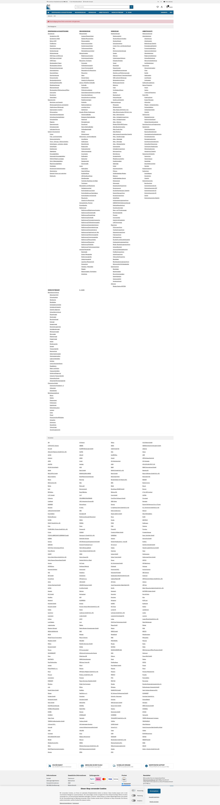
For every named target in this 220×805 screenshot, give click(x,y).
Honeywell (82, 569)
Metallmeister (146, 634)
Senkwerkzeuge (54, 51)
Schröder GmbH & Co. (148, 696)
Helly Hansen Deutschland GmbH (57, 560)
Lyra (80, 622)
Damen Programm (147, 85)
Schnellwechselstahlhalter (57, 117)
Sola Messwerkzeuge (53, 705)
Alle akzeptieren (154, 791)
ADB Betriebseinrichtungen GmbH (151, 445)
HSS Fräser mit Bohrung (56, 56)
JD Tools (113, 582)
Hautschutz (147, 156)
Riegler (113, 684)
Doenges (144, 501)
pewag (49, 665)
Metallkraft (114, 634)
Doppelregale (53, 314)
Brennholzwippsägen (118, 274)
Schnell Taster (85, 78)
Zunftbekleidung (148, 63)
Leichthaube (147, 78)
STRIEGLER (82, 715)
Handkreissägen (117, 161)
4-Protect (82, 442)
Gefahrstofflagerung (55, 373)
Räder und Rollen (54, 368)
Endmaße (84, 85)
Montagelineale (85, 122)
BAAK (49, 470)
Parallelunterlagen (86, 100)
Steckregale (53, 317)
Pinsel (51, 415)
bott (49, 489)
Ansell (112, 458)
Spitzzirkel (84, 159)
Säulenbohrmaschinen (119, 232)
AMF (143, 455)
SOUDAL (81, 705)
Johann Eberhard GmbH (54, 585)
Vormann (50, 733)
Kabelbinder (53, 405)
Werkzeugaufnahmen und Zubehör (59, 105)
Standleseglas (85, 178)
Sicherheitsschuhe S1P (150, 188)
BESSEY (144, 479)
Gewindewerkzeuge (55, 48)
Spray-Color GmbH (116, 705)
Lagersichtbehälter (55, 358)
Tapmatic (81, 718)
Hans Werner (51, 551)
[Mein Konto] (162, 7)
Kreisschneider (54, 78)
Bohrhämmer (116, 154)
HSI (49, 572)
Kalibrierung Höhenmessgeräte (89, 235)
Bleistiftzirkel (85, 144)
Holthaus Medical (84, 566)
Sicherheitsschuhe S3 (150, 193)
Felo (49, 526)
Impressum (71, 778)
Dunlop (113, 504)
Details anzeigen (154, 802)
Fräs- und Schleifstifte (56, 136)
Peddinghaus (114, 662)
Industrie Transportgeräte (57, 376)
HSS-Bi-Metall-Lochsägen (57, 159)
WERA (81, 743)
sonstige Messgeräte (85, 249)
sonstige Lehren (85, 107)
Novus (49, 650)
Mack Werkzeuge (147, 622)
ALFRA (81, 452)
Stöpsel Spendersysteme (151, 122)
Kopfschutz (145, 171)
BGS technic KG (52, 483)
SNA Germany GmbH (116, 702)
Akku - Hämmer (117, 122)
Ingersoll (144, 575)
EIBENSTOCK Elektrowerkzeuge (121, 203)
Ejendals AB (82, 514)
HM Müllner (51, 566)
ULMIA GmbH (114, 724)
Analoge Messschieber (87, 36)
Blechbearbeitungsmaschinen (121, 262)
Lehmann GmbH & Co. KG (118, 613)
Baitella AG (145, 470)
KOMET (113, 603)
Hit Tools (81, 563)
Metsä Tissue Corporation (55, 637)
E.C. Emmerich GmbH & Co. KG (150, 507)
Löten (51, 412)
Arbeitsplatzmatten (55, 356)
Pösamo (113, 671)
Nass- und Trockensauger (120, 210)
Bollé (112, 486)
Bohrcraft (81, 486)
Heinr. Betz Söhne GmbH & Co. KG (57, 557)
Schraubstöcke (54, 119)
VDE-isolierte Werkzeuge (119, 78)
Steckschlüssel (117, 41)
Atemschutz (145, 65)
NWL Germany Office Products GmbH (152, 650)
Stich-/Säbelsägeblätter (56, 161)
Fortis (49, 532)
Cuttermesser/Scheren (119, 58)
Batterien (115, 85)
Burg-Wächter (83, 492)
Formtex (144, 529)
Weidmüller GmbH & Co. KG (118, 740)
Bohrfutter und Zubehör (56, 102)
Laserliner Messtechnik (87, 262)
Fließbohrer (53, 43)
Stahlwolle (53, 176)
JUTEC (49, 588)
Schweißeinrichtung (55, 312)
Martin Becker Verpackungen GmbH (89, 628)
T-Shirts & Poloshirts (150, 92)
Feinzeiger (84, 63)
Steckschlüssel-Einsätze (119, 38)
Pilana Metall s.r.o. (53, 668)
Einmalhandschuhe (149, 136)
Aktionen (113, 284)
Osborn (113, 656)
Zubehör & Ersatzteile (119, 220)
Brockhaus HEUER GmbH (117, 489)
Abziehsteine (53, 171)
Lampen (52, 410)
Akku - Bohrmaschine (118, 114)
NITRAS (113, 647)
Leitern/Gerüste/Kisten (56, 363)
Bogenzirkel (84, 146)
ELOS (143, 517)
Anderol (50, 458)
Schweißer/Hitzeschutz (150, 144)
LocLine (144, 616)
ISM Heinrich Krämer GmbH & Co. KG (152, 579)
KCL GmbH (51, 594)
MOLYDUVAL (114, 640)
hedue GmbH (114, 554)
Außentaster (84, 141)
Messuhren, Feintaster (85, 60)
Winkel (83, 132)
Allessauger (116, 183)
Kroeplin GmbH (52, 606)
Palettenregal (53, 336)
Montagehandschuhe (150, 139)
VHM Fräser (53, 60)
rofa (49, 687)
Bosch (144, 486)
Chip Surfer (53, 92)
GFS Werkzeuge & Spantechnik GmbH (89, 541)
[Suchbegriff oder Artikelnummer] (131, 7)
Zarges (113, 749)
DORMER (50, 504)
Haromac (113, 551)
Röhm (81, 687)
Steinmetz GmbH (115, 712)
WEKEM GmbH (146, 740)
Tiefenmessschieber (87, 48)
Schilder (52, 361)
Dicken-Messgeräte (86, 254)
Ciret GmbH (114, 495)
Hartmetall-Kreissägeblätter (57, 156)
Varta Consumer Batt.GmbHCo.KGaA (152, 727)
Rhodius (50, 684)
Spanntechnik (51, 100)
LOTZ (80, 619)
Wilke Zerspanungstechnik (118, 746)
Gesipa (50, 541)
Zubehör (146, 112)
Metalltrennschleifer (118, 159)
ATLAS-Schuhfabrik (53, 467)
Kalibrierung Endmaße (87, 217)
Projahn (144, 674)
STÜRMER (113, 715)
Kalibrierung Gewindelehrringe (89, 227)
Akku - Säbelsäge (117, 139)
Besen (51, 395)
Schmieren (53, 422)
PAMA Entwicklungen (85, 659)
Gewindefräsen (54, 73)
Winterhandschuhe (149, 149)
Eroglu (112, 520)
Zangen (115, 53)
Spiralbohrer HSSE (55, 38)
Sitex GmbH (51, 702)
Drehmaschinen (117, 237)
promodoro (51, 678)
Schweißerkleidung (149, 58)
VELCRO (81, 730)
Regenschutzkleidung (150, 56)
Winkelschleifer (117, 107)
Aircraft (50, 448)
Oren (49, 656)
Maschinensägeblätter (56, 163)
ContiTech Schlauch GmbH (118, 498)
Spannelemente (54, 124)
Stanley (113, 709)
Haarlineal (84, 119)
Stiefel (146, 195)
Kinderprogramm (147, 168)
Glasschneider (117, 68)
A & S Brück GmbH (147, 442)
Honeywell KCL (115, 569)
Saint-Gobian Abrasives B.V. (150, 690)
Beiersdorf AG (146, 476)
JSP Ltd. (144, 585)
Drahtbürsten (53, 149)
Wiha (49, 746)
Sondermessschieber (87, 46)
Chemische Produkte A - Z (57, 385)
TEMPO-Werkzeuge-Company (150, 718)
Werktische (53, 300)
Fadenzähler (84, 168)
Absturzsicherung (147, 33)
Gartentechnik (115, 266)
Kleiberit (50, 600)
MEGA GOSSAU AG (53, 631)
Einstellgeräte (83, 205)
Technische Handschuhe (151, 146)
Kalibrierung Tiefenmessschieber (90, 247)
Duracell (50, 507)
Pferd (80, 665)
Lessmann (50, 616)
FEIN (112, 523)
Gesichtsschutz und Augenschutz (151, 124)
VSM (112, 733)
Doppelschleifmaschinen (119, 185)
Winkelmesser (85, 134)
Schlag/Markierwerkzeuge (120, 70)
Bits (114, 48)
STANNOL (145, 709)
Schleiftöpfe (53, 146)
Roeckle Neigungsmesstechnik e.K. (152, 684)
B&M (112, 467)
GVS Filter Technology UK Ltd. (56, 548)
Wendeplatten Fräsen (55, 63)
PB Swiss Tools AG (84, 662)
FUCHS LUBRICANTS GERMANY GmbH (58, 535)
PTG (112, 678)
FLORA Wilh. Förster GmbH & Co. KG (58, 529)
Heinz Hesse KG (83, 557)
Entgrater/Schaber (118, 60)
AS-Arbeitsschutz (115, 461)
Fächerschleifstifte (55, 139)
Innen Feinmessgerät (87, 68)
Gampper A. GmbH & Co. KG (87, 535)
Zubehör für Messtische (87, 200)
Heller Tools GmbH (116, 557)
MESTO (144, 631)
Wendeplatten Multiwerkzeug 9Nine (59, 90)
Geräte (146, 73)
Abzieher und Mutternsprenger (121, 73)
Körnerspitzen (54, 112)
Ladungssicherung (55, 129)
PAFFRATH (51, 659)
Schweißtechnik (117, 247)
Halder (113, 548)
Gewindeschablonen (87, 95)
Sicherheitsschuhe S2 (150, 190)
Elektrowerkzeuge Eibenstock (87, 517)
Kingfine (50, 597)
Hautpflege (147, 161)
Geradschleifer (117, 156)
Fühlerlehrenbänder (86, 90)
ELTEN (49, 520)
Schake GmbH (51, 696)
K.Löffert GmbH (83, 588)
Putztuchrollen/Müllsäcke (57, 417)
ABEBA (81, 445)
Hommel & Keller (52, 569)
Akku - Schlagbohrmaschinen (121, 117)
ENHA (81, 520)
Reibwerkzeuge (54, 53)
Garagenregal (53, 324)
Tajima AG (145, 715)
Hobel (114, 166)
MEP (80, 631)
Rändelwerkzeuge (55, 85)
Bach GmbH (82, 470)
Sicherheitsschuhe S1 (150, 185)
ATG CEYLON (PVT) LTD (148, 464)
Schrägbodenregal (55, 329)
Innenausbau (116, 217)
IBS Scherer (145, 572)
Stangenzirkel (85, 161)
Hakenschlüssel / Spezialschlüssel (122, 75)
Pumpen (115, 215)
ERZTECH (145, 520)
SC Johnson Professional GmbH (119, 693)
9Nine (112, 442)
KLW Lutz (144, 600)
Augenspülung (148, 97)
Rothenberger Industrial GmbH (150, 687)
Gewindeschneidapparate (57, 114)
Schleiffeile (116, 198)
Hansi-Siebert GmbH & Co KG (87, 551)
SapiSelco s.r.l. (83, 693)
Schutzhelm (147, 176)
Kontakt (48, 778)
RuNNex (81, 690)
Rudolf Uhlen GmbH (53, 690)
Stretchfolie (53, 425)
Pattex (144, 659)
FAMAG (81, 523)
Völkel (144, 730)
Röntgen (113, 687)
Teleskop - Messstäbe (87, 266)
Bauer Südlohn (52, 476)
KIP (80, 597)
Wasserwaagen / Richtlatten (88, 271)
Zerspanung (51, 33)
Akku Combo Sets (117, 129)
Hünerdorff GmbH (116, 572)
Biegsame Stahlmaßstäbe (88, 117)
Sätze (82, 75)
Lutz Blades (51, 622)
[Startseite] (48, 12)
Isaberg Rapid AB (115, 579)
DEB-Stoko (114, 501)
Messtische (84, 198)
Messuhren (84, 73)
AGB (69, 783)
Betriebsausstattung (53, 393)
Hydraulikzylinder (54, 378)
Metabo (81, 634)
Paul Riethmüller (52, 662)
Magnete (52, 122)
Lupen (81, 166)
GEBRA (50, 538)
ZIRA (80, 752)
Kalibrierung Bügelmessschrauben (90, 210)
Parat (112, 659)
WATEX (144, 736)
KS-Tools (113, 606)
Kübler (144, 606)
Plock (143, 668)
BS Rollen (50, 492)
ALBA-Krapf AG (115, 448)
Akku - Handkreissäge (119, 136)
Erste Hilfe (145, 95)
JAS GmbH (82, 582)
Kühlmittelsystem (55, 408)
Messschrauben (83, 53)
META (49, 634)
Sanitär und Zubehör (118, 100)
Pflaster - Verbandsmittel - (151, 105)
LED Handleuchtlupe (86, 176)
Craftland (50, 501)
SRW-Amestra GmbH (148, 705)
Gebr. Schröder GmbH (148, 535)
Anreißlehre (84, 139)
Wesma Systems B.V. (116, 743)
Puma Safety (145, 678)
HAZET (50, 554)
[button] (158, 7)
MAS (143, 628)
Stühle (51, 341)
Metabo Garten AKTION (119, 286)
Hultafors (81, 572)
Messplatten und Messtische (87, 185)
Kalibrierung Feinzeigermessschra (90, 220)
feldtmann (145, 523)
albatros (144, 448)
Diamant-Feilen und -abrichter (58, 173)
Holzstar (144, 566)
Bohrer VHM (53, 41)
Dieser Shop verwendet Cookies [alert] (93, 788)
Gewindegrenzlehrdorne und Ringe (90, 92)
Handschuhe (145, 127)
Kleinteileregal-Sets (55, 327)
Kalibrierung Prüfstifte (87, 244)
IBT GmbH (51, 575)
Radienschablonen (86, 105)
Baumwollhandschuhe (150, 132)
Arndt (80, 461)
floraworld (82, 529)
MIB (112, 637)
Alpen (144, 452)
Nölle (143, 647)
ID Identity (82, 575)
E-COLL (81, 507)
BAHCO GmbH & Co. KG (117, 470)
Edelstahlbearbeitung (119, 205)
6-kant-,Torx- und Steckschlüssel (122, 46)
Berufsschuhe (148, 183)
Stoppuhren (84, 264)
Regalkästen (53, 366)
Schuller (113, 699)
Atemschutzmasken (149, 68)
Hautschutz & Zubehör (148, 154)
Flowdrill (113, 529)
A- (161, 1)
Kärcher (81, 591)
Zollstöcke (84, 274)
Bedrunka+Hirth (54, 295)
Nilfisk (81, 647)
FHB (112, 526)
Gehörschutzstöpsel (149, 119)
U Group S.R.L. (52, 724)
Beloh (49, 479)
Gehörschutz (145, 114)
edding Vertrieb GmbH (54, 510)
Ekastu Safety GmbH (116, 514)
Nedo (143, 644)
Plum (49, 671)
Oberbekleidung (148, 53)
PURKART (50, 681)
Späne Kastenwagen (55, 354)
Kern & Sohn (145, 594)
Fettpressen (53, 403)
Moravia (144, 640)
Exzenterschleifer (118, 168)
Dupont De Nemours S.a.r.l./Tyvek (151, 504)
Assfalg (81, 464)
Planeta (113, 668)
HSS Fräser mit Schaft (56, 58)
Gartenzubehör (117, 279)
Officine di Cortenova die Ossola (88, 653)
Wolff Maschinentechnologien (56, 749)
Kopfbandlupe (85, 173)
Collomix (50, 498)
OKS (112, 653)
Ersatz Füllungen (148, 100)
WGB (143, 743)
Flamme (144, 526)
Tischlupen (84, 183)
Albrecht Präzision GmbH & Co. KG (57, 452)
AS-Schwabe (145, 461)
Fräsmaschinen (117, 235)
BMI (112, 483)
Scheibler (82, 696)
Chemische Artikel (53, 383)
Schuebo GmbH (83, 699)
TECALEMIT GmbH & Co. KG (118, 718)
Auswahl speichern (154, 797)
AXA (80, 467)
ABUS (112, 445)
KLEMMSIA (82, 600)
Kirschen (113, 597)
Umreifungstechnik (55, 430)
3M (49, 442)
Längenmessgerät (86, 259)
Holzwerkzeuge (117, 97)
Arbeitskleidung (146, 36)
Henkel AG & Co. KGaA (85, 560)
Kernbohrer (53, 95)
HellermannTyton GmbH (148, 557)
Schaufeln (52, 420)
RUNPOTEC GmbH (116, 690)
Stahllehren (84, 109)
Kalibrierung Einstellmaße (88, 212)
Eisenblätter (51, 514)
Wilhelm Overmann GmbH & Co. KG (88, 746)
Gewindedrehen (54, 70)
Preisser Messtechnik (148, 671)
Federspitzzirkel (85, 149)
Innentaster (84, 154)
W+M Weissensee (147, 733)
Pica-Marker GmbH (116, 665)
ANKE (80, 458)
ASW (112, 464)
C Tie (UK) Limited (147, 492)
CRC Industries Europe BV (86, 501)
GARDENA (113, 535)
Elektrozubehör (117, 36)
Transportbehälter (55, 371)
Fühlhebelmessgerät (87, 65)
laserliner (50, 613)
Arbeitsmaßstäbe (86, 114)
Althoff (81, 455)
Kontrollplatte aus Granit (88, 190)
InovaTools (51, 579)
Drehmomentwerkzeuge (119, 51)
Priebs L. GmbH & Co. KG (86, 674)
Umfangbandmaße (86, 129)
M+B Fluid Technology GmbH (118, 622)
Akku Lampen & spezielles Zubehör (122, 134)
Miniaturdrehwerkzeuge (56, 68)
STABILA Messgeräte (53, 709)
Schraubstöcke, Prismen (85, 203)
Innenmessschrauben (87, 58)
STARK (49, 712)
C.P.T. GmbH (51, 495)
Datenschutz (71, 780)
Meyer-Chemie (83, 637)
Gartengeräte (116, 146)
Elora (112, 517)
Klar (143, 597)
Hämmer (115, 56)
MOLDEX (81, 640)
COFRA (144, 495)
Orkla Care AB (83, 656)
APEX (49, 461)
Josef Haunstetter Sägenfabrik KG (120, 585)
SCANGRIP (145, 693)
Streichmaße (84, 163)
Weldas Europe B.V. (53, 743)
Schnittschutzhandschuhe (151, 141)
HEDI (80, 554)
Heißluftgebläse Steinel (119, 178)
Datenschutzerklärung (149, 780)
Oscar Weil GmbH (147, 656)
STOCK (144, 712)
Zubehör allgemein (55, 309)
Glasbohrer (53, 46)
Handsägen (53, 166)
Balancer (115, 176)
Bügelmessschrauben (87, 56)
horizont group (146, 569)
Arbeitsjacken (148, 41)
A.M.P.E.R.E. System (53, 445)
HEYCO (144, 560)
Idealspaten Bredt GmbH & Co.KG (120, 575)
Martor (112, 628)
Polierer (115, 171)
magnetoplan (51, 625)
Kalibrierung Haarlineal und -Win (90, 232)
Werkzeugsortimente (118, 82)
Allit (112, 452)
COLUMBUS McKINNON (85, 498)
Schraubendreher (117, 43)
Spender (146, 166)
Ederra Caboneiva (115, 510)
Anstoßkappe (148, 173)
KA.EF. (112, 588)
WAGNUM (113, 736)
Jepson (144, 582)
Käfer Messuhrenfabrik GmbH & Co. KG (153, 588)
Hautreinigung (148, 159)
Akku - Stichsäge (117, 141)
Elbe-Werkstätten (147, 514)
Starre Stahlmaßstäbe (87, 127)
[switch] (134, 790)
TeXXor (113, 721)
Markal (144, 625)
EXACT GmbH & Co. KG (54, 523)
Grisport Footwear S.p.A (85, 544)
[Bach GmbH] (48, 7)
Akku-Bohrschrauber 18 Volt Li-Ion (122, 112)
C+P (80, 495)
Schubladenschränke (55, 304)
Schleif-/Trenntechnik (54, 132)
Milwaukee (116, 105)
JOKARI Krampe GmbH (85, 585)
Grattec (144, 541)
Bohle (49, 486)
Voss (80, 733)
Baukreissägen (117, 271)
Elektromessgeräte (86, 257)
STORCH (50, 715)
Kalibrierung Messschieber (88, 239)
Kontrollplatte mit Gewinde (88, 195)
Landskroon (145, 609)
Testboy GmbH (83, 721)
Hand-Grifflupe (85, 171)
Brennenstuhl (83, 489)
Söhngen (144, 702)
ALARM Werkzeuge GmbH (86, 448)
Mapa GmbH (114, 625)
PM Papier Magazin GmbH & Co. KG (88, 671)
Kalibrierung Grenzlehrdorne (89, 230)
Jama (49, 582)
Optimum (145, 653)
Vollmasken (147, 80)
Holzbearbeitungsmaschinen (120, 200)
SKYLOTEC (82, 702)
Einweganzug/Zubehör (150, 46)
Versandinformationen (52, 783)
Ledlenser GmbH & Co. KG (86, 613)
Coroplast (145, 498)
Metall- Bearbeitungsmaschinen (121, 244)
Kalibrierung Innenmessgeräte (89, 237)
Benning (81, 479)
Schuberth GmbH (52, 699)
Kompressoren (117, 188)
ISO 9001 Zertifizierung (52, 785)
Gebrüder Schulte (84, 538)
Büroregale (53, 334)
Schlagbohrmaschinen (119, 149)
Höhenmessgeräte (86, 151)
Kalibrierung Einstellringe (88, 215)
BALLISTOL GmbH (53, 473)
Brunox (144, 489)
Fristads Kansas (146, 532)
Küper (81, 609)
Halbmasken (147, 75)
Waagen (83, 269)
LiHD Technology (117, 222)
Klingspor (113, 600)
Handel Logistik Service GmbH (150, 548)
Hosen (146, 87)
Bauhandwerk (116, 95)
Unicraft (50, 727)
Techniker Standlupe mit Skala (89, 181)
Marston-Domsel (52, 628)
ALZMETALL (114, 455)
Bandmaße (84, 252)
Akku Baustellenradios (119, 127)
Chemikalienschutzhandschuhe (152, 134)
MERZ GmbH (114, 631)
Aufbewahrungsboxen (148, 82)
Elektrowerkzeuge (116, 102)
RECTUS (113, 681)
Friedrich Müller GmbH (117, 532)
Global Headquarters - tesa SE (119, 541)
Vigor (114, 87)
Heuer (112, 560)
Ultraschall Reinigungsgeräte (57, 380)
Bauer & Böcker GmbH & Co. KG (151, 473)
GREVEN (50, 544)
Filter (145, 70)
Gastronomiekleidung (150, 51)
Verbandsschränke (149, 109)
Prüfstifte (84, 102)
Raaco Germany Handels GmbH (87, 681)
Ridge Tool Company (84, 684)
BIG (80, 483)
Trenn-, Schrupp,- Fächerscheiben (59, 141)
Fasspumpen (53, 400)
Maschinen (114, 225)
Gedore (115, 92)
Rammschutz (53, 351)
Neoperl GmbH (52, 647)
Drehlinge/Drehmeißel (56, 82)
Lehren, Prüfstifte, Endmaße (87, 82)
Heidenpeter (145, 554)
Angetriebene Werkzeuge (57, 107)
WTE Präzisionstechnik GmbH (87, 749)
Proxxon (81, 678)
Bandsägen (116, 259)
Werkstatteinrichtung (118, 80)
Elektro (52, 398)
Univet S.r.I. (114, 727)
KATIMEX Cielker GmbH (148, 591)
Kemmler (113, 594)
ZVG (112, 752)
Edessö (144, 510)
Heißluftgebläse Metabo (119, 173)
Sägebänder (53, 151)
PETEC (144, 662)
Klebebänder (53, 390)
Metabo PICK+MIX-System (120, 124)
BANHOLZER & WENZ (85, 473)
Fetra (80, 526)
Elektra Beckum (52, 517)
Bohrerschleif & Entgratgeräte (121, 264)
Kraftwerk (145, 603)
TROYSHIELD (146, 721)
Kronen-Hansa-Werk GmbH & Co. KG (89, 606)
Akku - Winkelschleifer (119, 144)
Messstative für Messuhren (88, 70)
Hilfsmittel (147, 102)
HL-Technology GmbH (117, 563)
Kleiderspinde (53, 344)
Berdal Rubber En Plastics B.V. (119, 479)
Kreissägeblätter (54, 154)
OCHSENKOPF (52, 653)
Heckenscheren (117, 281)
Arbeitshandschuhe (149, 129)
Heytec (50, 563)
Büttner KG (114, 492)
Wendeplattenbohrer (55, 80)
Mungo (113, 644)
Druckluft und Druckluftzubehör (121, 239)
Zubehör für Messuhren (87, 80)
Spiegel (52, 346)
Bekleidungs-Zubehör (150, 43)
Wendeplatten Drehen (56, 65)
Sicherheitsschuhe (147, 181)
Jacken (146, 90)
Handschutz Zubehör (150, 151)
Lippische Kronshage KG (117, 616)
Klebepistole (116, 181)
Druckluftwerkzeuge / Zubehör (121, 190)
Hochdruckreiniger (118, 208)
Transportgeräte (54, 349)
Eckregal (52, 322)
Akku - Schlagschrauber (119, 119)
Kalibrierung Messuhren (87, 242)
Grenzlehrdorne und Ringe (88, 97)
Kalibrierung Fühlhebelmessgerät (90, 222)
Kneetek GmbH (52, 603)
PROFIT (113, 674)
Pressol (50, 674)
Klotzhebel (116, 65)
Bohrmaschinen (117, 151)
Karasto (50, 591)
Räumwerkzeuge (54, 87)
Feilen (51, 134)
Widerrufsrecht (72, 785)
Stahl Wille (82, 709)
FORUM (81, 532)
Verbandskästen (148, 107)
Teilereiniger (53, 427)
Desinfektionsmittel (149, 163)
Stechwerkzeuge (54, 75)
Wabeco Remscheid (84, 736)
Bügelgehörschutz (149, 117)
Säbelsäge (115, 163)
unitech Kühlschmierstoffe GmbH (88, 727)
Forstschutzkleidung (150, 48)
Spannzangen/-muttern (56, 109)
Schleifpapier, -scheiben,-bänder (59, 144)
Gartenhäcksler (117, 276)
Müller (49, 644)
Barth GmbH (114, 473)
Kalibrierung (82, 208)
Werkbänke (53, 302)
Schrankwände (54, 297)
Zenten (50, 752)
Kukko (49, 609)
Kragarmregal (53, 339)
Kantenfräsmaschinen (119, 193)
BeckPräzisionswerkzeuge (86, 476)
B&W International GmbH (149, 467)
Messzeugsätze (85, 41)
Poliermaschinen (117, 227)
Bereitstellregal (54, 319)
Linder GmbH (83, 616)
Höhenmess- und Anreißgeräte (87, 136)
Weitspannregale (54, 331)
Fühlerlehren (84, 87)
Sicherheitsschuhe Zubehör (151, 198)
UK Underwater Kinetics (85, 724)
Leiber (144, 613)
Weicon (81, 740)
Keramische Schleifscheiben (57, 168)
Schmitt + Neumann (116, 696)
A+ (158, 1)
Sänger (50, 693)
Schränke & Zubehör (55, 307)
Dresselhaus (82, 504)
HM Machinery (146, 563)
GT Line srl (114, 544)
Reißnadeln (84, 156)
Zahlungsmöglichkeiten (52, 780)
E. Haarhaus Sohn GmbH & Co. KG (120, 507)
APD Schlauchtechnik (148, 458)
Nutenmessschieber (86, 43)
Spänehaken (53, 97)
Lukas (112, 619)
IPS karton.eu (83, 579)
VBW (49, 730)
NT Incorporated (83, 650)
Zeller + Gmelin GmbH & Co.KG (150, 749)
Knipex (81, 603)
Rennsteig (145, 681)
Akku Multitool (117, 132)
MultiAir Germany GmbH (86, 644)
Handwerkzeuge (115, 33)
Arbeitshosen (148, 38)
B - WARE (81, 290)
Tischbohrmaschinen (118, 230)
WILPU (144, 746)
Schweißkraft (146, 699)
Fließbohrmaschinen (118, 252)
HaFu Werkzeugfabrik (85, 548)
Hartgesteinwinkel (86, 188)
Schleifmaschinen (118, 254)
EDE (80, 510)
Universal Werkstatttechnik (120, 249)
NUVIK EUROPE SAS (116, 650)
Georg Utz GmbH (147, 538)
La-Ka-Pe (113, 609)
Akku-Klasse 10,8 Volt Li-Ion (120, 109)
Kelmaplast (82, 594)
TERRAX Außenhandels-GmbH (56, 721)
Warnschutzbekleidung (150, 60)
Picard (144, 665)
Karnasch (113, 591)
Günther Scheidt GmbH (148, 544)
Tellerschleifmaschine (119, 257)
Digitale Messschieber (87, 38)
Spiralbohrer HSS (54, 36)
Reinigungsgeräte (117, 212)
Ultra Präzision (146, 724)
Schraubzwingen (54, 127)
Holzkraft (113, 566)
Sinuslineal (84, 124)
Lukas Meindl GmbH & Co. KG (150, 619)
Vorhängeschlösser (118, 90)
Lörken (50, 619)
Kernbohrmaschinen (118, 195)
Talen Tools (51, 718)
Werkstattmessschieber (87, 51)
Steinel (81, 712)
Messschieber (83, 33)
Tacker (114, 63)
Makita (81, 625)
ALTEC (49, 455)
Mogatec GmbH (52, 640)
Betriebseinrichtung (53, 292)
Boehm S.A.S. (146, 483)
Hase (143, 551)
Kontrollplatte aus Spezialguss (89, 193)
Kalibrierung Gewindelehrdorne (89, 225)
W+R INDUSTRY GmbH (54, 736)
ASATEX (50, 464)
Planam (81, 668)
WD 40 (49, 740)
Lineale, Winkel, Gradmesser (87, 112)
